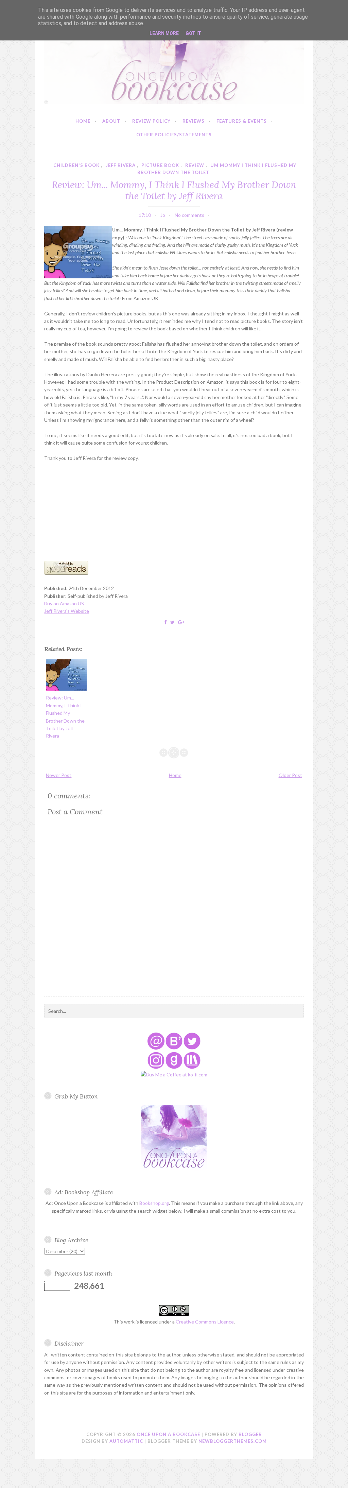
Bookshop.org (154, 1203)
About (111, 121)
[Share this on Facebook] (165, 622)
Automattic (126, 1441)
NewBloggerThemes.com (232, 1441)
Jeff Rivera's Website (66, 611)
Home (82, 121)
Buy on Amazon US (64, 603)
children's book (76, 165)
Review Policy (151, 121)
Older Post (290, 775)
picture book (160, 165)
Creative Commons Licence (205, 1322)
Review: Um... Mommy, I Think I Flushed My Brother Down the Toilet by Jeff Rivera (174, 190)
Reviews (193, 121)
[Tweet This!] (172, 622)
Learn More (164, 33)
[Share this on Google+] (181, 622)
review (194, 165)
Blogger (250, 1434)
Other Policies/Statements (174, 134)
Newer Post (58, 775)
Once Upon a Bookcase (168, 1434)
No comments (189, 215)
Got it (193, 33)
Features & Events (241, 121)
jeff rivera (121, 165)
